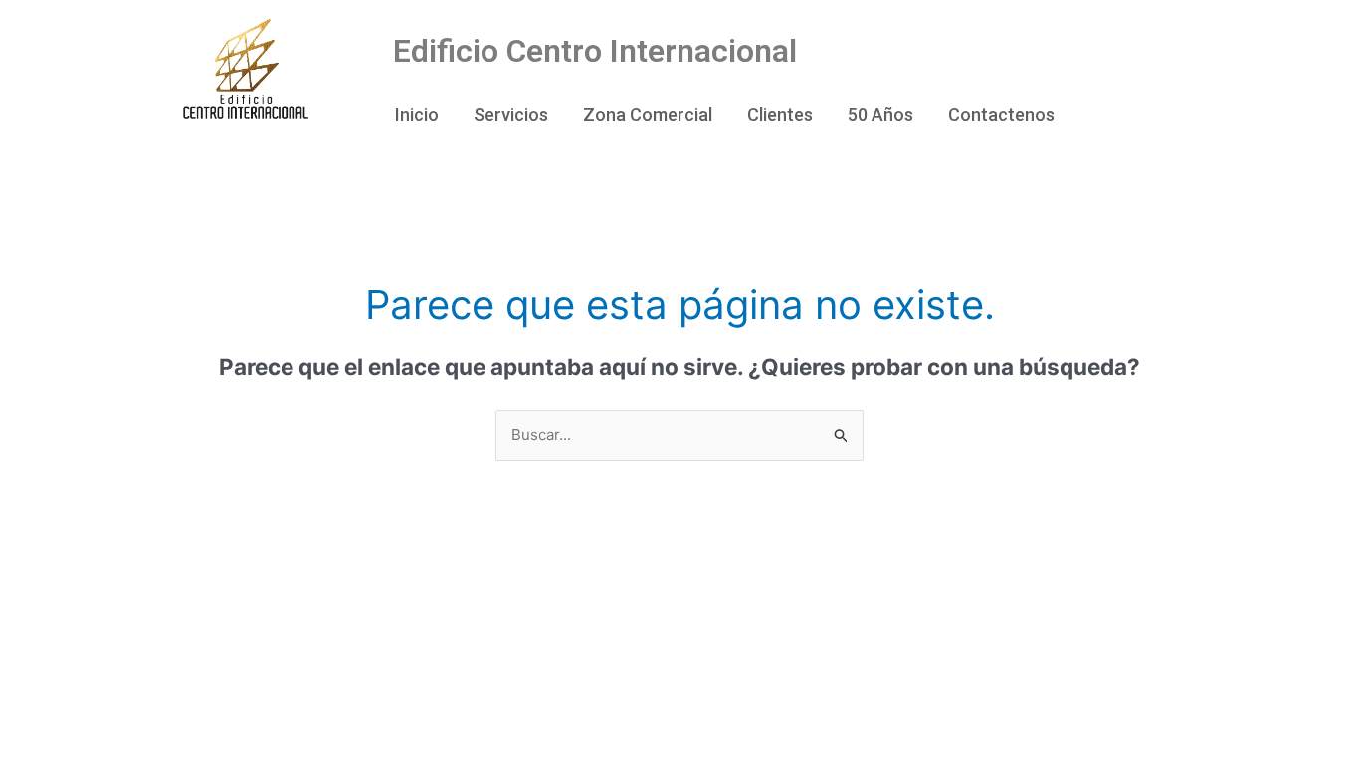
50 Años (880, 114)
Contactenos (1001, 114)
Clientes (780, 114)
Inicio (417, 114)
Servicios (511, 114)
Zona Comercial (647, 114)
